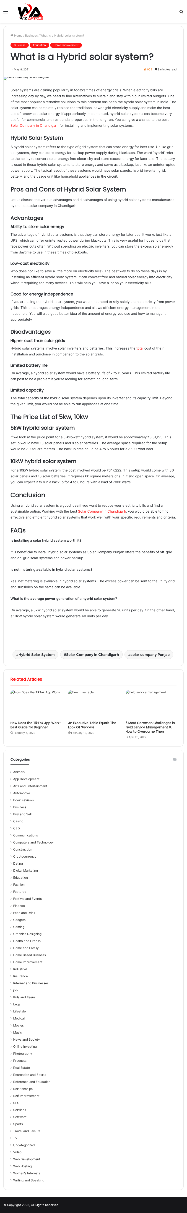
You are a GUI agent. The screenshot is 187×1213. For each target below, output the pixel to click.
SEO (16, 1103)
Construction (22, 849)
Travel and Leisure (26, 1131)
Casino (18, 821)
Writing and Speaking (28, 1180)
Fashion (19, 884)
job (15, 990)
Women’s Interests (26, 1173)
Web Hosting (22, 1166)
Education (39, 45)
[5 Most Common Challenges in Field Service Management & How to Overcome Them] (151, 704)
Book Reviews (23, 800)
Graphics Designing (27, 934)
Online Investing (25, 1046)
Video (17, 1152)
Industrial (20, 969)
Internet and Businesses (31, 983)
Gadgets (19, 920)
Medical (19, 1018)
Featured (19, 891)
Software (20, 1117)
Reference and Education (31, 1082)
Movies (18, 1025)
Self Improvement (26, 1096)
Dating (18, 863)
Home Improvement (66, 45)
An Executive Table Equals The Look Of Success (92, 725)
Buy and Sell (22, 814)
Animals (19, 772)
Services (19, 1110)
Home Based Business (29, 955)
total (139, 348)
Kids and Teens (24, 997)
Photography (22, 1053)
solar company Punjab (150, 654)
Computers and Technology (33, 842)
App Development (26, 779)
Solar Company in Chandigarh (34, 125)
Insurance (20, 976)
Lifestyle (19, 1011)
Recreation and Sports (29, 1075)
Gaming (18, 927)
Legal (17, 1004)
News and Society (26, 1039)
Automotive (21, 793)
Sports (18, 1124)
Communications (25, 835)
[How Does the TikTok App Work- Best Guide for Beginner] (35, 704)
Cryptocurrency (24, 856)
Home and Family (26, 948)
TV (15, 1138)
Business (31, 35)
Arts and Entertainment (30, 786)
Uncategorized (24, 1145)
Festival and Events (27, 898)
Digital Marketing (25, 870)
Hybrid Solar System (36, 654)
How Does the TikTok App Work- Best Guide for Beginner (35, 725)
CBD (16, 828)
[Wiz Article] (29, 11)
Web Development (26, 1159)
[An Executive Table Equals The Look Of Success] (93, 704)
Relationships (23, 1089)
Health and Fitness (27, 941)
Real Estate (21, 1067)
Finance (19, 906)
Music (17, 1032)
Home (18, 35)
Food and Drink (24, 913)
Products (19, 1060)
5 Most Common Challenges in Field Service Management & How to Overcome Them (150, 727)
